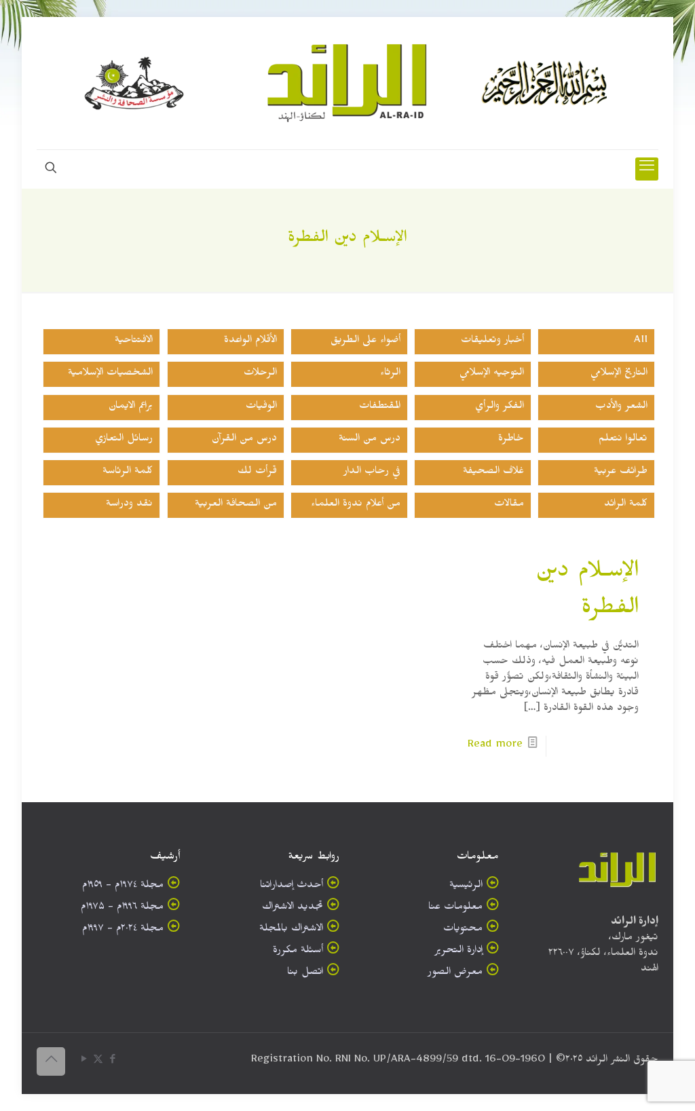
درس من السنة (369, 440)
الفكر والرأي (499, 407)
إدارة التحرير (458, 951)
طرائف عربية (620, 472)
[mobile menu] (646, 169)
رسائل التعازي (124, 440)
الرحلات (260, 374)
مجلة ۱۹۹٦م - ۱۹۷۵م (122, 908)
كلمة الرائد (625, 505)
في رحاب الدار (371, 472)
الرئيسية (466, 886)
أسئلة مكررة (298, 951)
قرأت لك (257, 472)
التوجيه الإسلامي (491, 374)
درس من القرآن (244, 440)
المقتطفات (379, 407)
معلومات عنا (455, 908)
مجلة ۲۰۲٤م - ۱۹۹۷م (123, 930)
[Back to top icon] (51, 1061)
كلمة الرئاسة (127, 472)
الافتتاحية (134, 341)
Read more (495, 746)
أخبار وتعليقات (492, 341)
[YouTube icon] (84, 1062)
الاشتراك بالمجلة (291, 930)
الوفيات (261, 407)
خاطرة (511, 440)
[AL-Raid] (347, 83)
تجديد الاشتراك (292, 908)
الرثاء (390, 374)
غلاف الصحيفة (493, 472)
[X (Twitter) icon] (98, 1062)
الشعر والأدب (621, 407)
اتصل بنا (305, 973)
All (640, 341)
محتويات (463, 930)
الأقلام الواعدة (250, 341)
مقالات (509, 505)
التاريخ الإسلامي (618, 374)
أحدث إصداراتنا (291, 886)
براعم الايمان (131, 407)
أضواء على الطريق (365, 341)
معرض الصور (455, 973)
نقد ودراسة (129, 505)
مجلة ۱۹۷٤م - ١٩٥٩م (123, 886)
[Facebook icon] (112, 1062)
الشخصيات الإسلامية (110, 374)
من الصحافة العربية (236, 505)
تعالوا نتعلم (623, 440)
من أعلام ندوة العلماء (355, 505)
